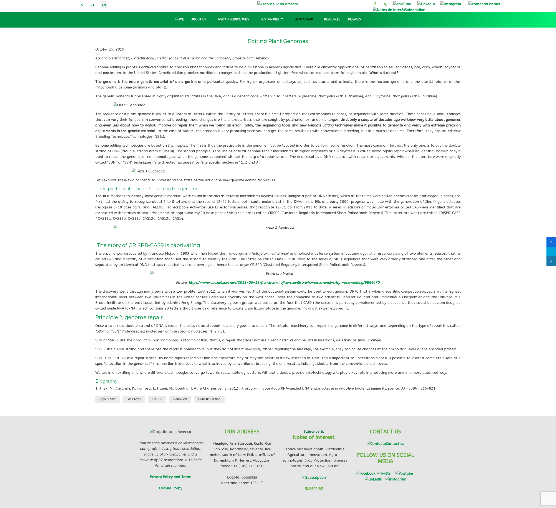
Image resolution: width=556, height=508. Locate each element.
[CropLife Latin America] (277, 4)
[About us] (210, 19)
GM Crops (134, 399)
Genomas (180, 399)
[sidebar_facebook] (551, 242)
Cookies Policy (170, 488)
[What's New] (317, 19)
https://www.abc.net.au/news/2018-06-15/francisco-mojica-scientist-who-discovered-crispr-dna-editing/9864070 (284, 282)
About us (198, 19)
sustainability (272, 19)
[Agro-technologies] (253, 19)
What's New (304, 19)
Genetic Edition (209, 399)
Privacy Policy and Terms (170, 477)
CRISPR (157, 399)
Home (179, 19)
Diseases (354, 19)
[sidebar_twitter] (551, 251)
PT (92, 5)
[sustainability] (287, 19)
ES (81, 5)
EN (104, 5)
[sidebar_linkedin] (551, 261)
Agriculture (107, 399)
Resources (332, 19)
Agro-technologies (233, 19)
